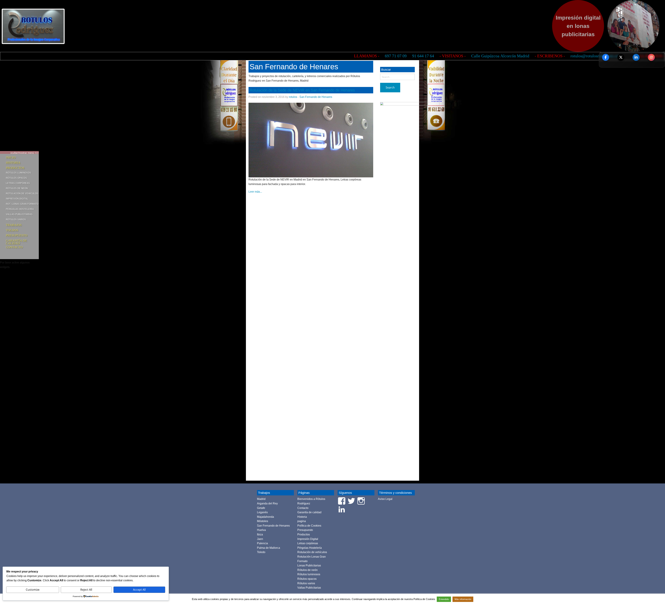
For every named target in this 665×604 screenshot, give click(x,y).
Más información (463, 599)
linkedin (636, 57)
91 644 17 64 (255, 56)
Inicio (11, 157)
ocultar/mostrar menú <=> (24, 152)
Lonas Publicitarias (309, 565)
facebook (605, 57)
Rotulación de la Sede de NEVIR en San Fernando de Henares (302, 90)
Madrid (261, 498)
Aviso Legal (385, 498)
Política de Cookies (309, 525)
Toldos (12, 230)
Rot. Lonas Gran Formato (22, 204)
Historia (13, 162)
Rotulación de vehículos (22, 193)
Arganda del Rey (267, 503)
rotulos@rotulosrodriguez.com (428, 56)
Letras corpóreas (18, 183)
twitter (620, 57)
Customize (32, 590)
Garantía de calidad (16, 241)
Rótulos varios (16, 219)
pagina (301, 521)
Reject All (86, 590)
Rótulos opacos (16, 178)
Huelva (261, 529)
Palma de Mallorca (268, 547)
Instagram (651, 57)
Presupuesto (16, 235)
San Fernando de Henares (315, 96)
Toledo (261, 552)
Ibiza (260, 534)
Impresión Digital (17, 198)
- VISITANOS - (285, 56)
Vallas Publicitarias (19, 214)
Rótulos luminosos (18, 172)
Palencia (262, 543)
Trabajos (14, 225)
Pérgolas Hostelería (20, 209)
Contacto (14, 247)
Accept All (139, 590)
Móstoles (262, 521)
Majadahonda (265, 516)
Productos (15, 168)
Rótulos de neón (17, 188)
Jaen (260, 538)
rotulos (293, 96)
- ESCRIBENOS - (382, 56)
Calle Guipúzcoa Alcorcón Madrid (332, 56)
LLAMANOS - (198, 56)
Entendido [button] (444, 599)
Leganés (262, 512)
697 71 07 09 (228, 56)
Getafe (261, 507)
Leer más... (255, 191)
